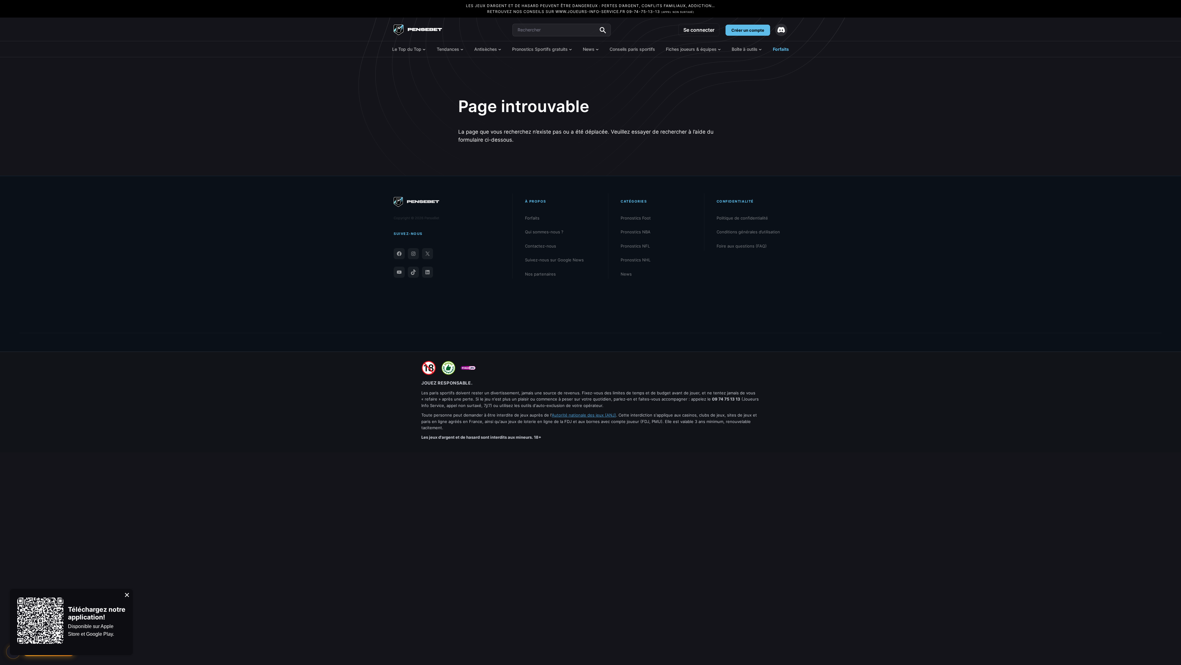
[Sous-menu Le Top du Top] (424, 49)
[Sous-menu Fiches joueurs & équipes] (719, 49)
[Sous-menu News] (597, 49)
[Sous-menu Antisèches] (499, 49)
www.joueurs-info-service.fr (590, 11)
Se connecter (698, 30)
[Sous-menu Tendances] (461, 49)
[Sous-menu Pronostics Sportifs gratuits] (570, 49)
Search (603, 30)
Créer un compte (747, 30)
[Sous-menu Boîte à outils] (760, 49)
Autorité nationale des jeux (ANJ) (584, 415)
